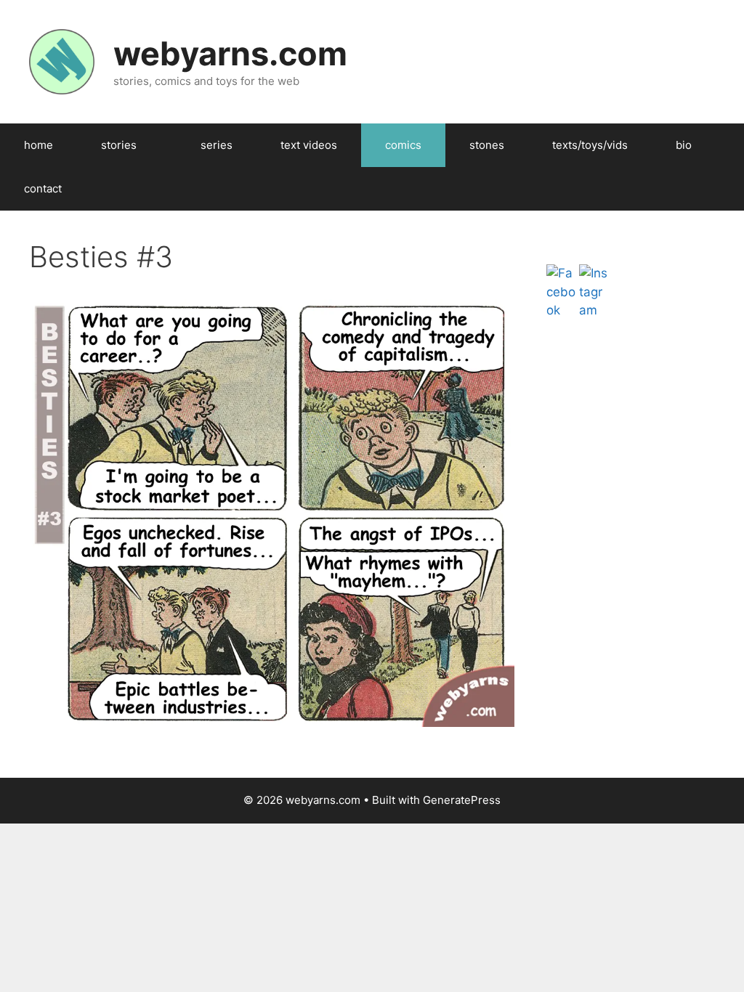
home (38, 145)
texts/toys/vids (590, 145)
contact (43, 188)
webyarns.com (230, 53)
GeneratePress (462, 800)
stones (486, 145)
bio (684, 145)
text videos (308, 145)
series (216, 145)
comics (403, 145)
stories (119, 145)
